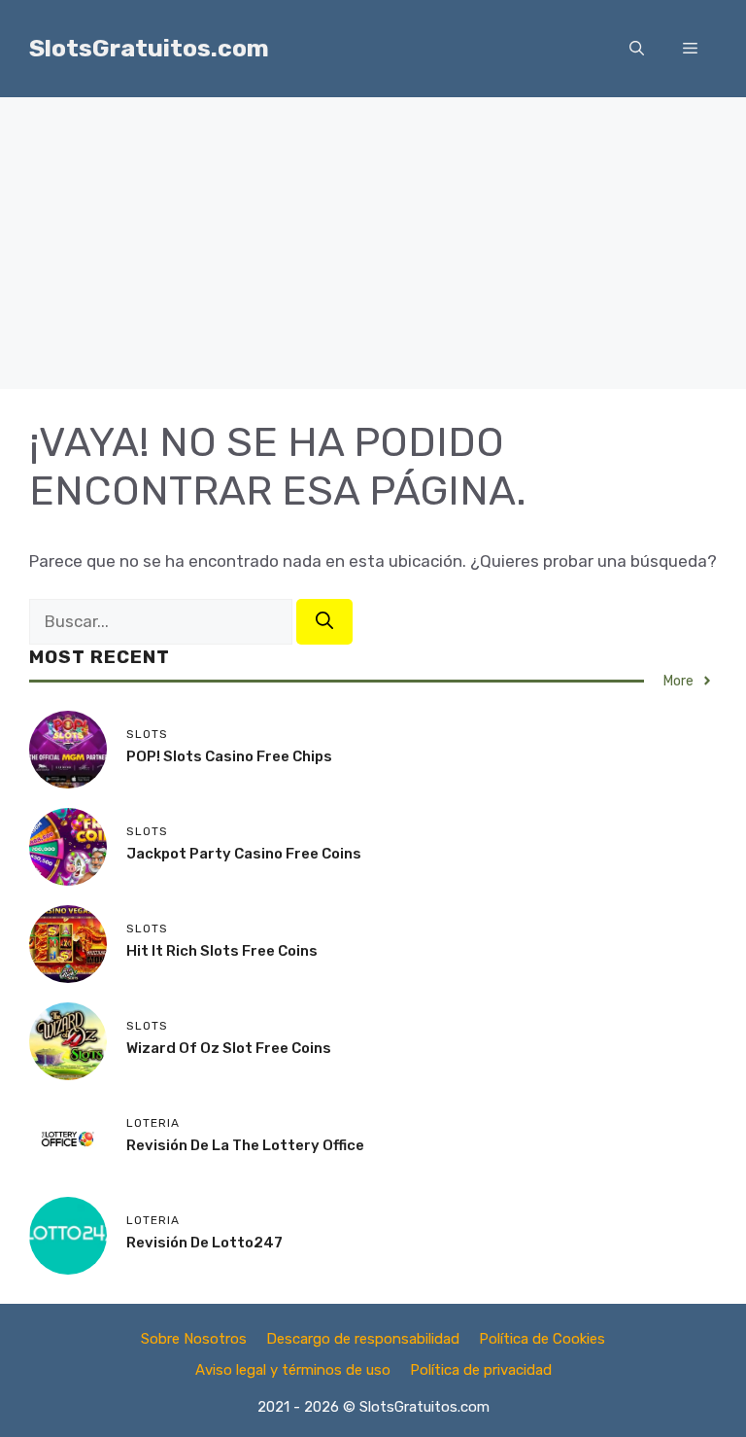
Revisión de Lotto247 (204, 1242)
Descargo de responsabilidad (362, 1339)
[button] (636, 48)
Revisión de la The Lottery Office (245, 1145)
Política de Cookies (542, 1339)
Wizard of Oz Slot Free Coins (228, 1048)
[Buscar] (324, 622)
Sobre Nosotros (194, 1339)
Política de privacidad (481, 1370)
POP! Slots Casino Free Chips (229, 756)
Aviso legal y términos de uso (292, 1370)
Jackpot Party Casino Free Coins (243, 853)
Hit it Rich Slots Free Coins (222, 951)
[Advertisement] (373, 243)
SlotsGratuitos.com (149, 48)
